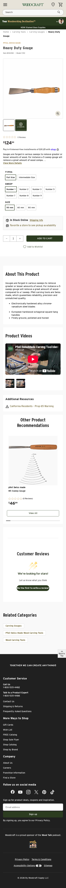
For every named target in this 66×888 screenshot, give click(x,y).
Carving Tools (19, 32)
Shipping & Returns (13, 706)
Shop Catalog (10, 744)
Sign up (33, 814)
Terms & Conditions (41, 859)
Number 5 (50, 189)
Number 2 (23, 189)
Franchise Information (14, 773)
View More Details (12, 163)
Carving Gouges (37, 32)
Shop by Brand (10, 749)
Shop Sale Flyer (11, 739)
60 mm (20, 207)
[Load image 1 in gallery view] (9, 125)
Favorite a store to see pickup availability (33, 225)
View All (33, 513)
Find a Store (9, 777)
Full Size (10, 177)
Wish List (7, 730)
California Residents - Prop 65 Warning (32, 406)
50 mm (9, 207)
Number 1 (10, 189)
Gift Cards (8, 725)
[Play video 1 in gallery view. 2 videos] (21, 125)
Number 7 (10, 195)
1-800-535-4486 (11, 695)
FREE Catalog (10, 734)
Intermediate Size (27, 177)
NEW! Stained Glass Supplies (33, 27)
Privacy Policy (42, 820)
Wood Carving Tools (15, 640)
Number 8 (24, 195)
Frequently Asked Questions (17, 711)
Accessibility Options (24, 865)
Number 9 (37, 195)
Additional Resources (19, 399)
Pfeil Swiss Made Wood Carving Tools (24, 633)
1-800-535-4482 (11, 687)
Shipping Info (36, 220)
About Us (7, 763)
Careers (7, 768)
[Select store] (54, 4)
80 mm (31, 207)
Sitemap (48, 865)
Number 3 (37, 189)
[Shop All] (5, 4)
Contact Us (8, 701)
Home (6, 32)
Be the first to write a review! (33, 588)
